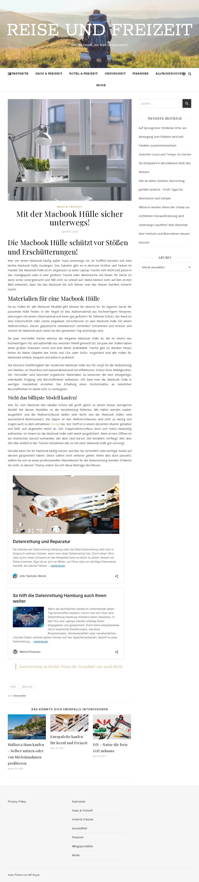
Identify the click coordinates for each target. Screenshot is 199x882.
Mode (101, 85)
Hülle (13, 686)
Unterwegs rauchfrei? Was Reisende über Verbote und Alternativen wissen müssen (164, 233)
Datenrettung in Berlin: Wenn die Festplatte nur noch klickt (70, 666)
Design (55, 424)
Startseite (19, 73)
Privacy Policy (17, 801)
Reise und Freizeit (100, 30)
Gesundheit (115, 73)
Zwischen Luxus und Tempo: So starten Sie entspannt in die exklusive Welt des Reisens (165, 163)
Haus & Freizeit (49, 73)
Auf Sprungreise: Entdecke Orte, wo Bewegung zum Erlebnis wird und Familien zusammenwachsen (163, 136)
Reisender (20, 695)
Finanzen (141, 73)
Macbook (27, 686)
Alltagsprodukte (171, 73)
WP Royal (33, 875)
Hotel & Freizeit (83, 73)
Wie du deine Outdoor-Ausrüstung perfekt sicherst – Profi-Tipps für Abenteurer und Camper (162, 189)
